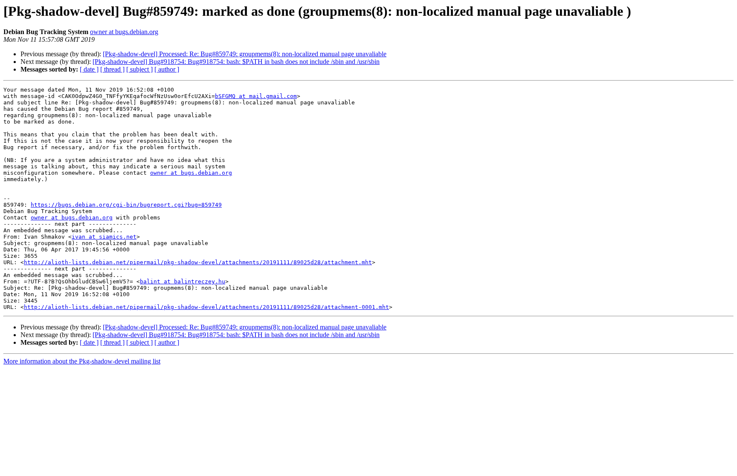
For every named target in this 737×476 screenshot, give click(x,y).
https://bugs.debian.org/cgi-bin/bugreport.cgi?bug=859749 (126, 205)
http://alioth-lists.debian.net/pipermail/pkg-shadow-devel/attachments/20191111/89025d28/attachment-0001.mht (206, 307)
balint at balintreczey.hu (182, 281)
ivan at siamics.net (104, 237)
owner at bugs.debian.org (124, 31)
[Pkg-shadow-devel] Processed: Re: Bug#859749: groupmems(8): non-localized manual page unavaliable (244, 54)
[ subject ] (139, 69)
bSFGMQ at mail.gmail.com (256, 96)
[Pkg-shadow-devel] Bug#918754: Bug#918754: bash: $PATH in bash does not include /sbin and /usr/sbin (236, 61)
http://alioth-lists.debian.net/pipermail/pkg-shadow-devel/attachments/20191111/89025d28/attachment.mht (198, 262)
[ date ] (89, 69)
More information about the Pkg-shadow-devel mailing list (81, 361)
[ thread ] (112, 69)
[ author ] (166, 69)
